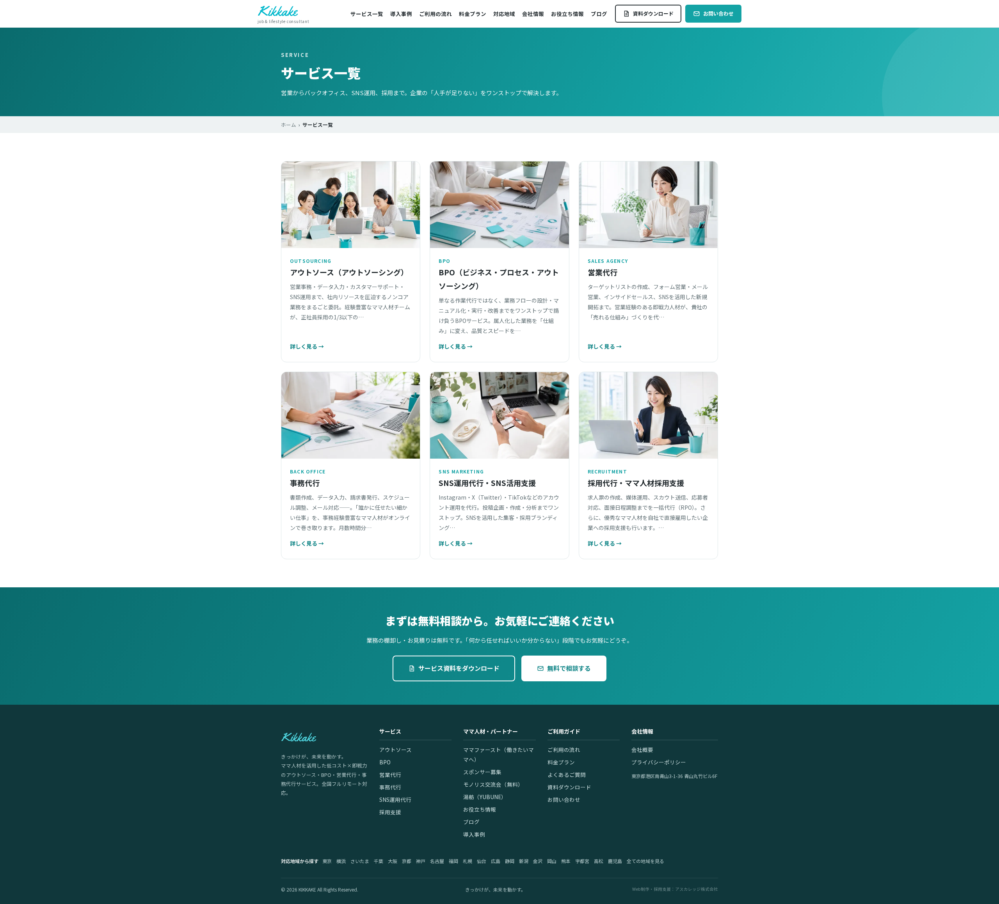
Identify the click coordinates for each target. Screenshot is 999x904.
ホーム (288, 124)
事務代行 (390, 787)
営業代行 (390, 774)
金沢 (537, 861)
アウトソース (395, 749)
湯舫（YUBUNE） (485, 797)
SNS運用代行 (395, 799)
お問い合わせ (718, 13)
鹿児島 (615, 861)
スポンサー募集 (482, 772)
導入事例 (401, 14)
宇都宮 (582, 861)
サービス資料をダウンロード (459, 668)
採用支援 (390, 812)
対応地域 (504, 14)
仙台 (481, 861)
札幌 (467, 861)
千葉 (378, 861)
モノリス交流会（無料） (493, 784)
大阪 (392, 861)
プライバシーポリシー (658, 762)
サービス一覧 (366, 14)
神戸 (420, 861)
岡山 (551, 861)
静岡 (509, 861)
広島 (495, 861)
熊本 (566, 861)
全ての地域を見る (645, 861)
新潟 (523, 861)
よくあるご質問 (566, 774)
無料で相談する (569, 668)
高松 (598, 861)
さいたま (359, 861)
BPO (385, 762)
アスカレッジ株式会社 (696, 889)
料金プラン (472, 14)
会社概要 (642, 749)
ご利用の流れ (435, 14)
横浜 (341, 861)
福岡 (453, 861)
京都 (406, 861)
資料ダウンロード (653, 13)
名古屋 (437, 861)
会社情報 (533, 14)
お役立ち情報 (567, 14)
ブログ (599, 14)
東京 (327, 861)
